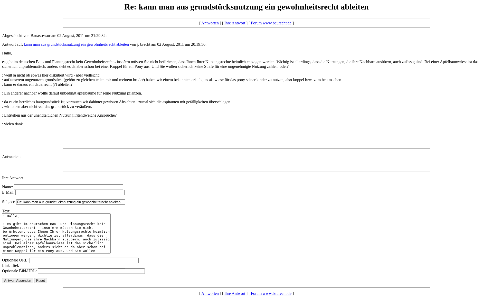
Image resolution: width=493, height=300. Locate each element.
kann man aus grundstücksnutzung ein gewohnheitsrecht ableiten (76, 44)
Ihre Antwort (234, 23)
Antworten (210, 23)
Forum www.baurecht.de (271, 23)
